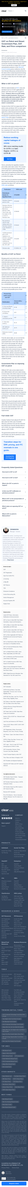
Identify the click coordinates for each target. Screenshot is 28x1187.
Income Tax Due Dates (19, 936)
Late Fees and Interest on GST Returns (13, 721)
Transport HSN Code (19, 900)
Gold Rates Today (6, 995)
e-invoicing (4, 871)
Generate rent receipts (19, 980)
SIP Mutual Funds (6, 954)
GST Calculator (7, 686)
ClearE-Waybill (17, 866)
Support (3, 826)
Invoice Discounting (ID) (9, 594)
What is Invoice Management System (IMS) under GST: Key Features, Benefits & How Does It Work (14, 668)
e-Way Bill (5, 582)
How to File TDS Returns (20, 926)
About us (17, 818)
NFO (3, 960)
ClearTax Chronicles (20, 833)
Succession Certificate (19, 954)
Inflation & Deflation (19, 950)
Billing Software (18, 885)
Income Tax (17, 852)
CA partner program (6, 881)
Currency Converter (6, 999)
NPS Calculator (17, 985)
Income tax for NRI (18, 856)
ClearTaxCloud (5, 886)
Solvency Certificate (19, 956)
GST (17, 88)
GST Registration (7, 572)
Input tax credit (5, 873)
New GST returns (6, 869)
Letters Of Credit (18, 964)
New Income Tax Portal (19, 928)
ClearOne (16, 883)
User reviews (18, 826)
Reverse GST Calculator (9, 791)
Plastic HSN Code (18, 902)
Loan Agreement (18, 952)
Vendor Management (8, 597)
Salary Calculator (18, 995)
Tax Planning (5, 852)
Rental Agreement (18, 962)
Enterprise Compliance (9, 591)
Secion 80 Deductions (19, 854)
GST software (5, 867)
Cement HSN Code (18, 898)
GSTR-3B (4, 937)
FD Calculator (5, 994)
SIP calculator (5, 982)
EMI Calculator (5, 976)
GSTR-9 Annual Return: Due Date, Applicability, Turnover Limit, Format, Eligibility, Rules (12, 691)
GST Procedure (5, 922)
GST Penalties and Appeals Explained (12, 760)
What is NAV (5, 964)
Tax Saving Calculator (19, 992)
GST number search (19, 976)
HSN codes (5, 185)
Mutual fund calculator (7, 978)
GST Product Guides (20, 835)
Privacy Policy (5, 1167)
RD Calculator (5, 992)
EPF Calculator (17, 997)
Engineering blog (19, 828)
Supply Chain (6, 603)
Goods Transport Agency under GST (12, 754)
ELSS (3, 952)
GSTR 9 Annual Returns (7, 928)
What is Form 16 (18, 922)
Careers (17, 822)
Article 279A (5, 117)
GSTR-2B (4, 935)
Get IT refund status (19, 994)
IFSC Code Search (18, 978)
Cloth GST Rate (18, 904)
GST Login (4, 866)
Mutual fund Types (6, 950)
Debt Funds (4, 958)
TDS (4, 588)
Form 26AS (17, 921)
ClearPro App (5, 888)
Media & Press (18, 824)
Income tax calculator (7, 974)
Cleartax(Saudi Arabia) (20, 839)
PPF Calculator (17, 974)
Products (10, 10)
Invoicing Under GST (7, 933)
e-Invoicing (6, 578)
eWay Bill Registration (19, 871)
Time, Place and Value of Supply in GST (13, 757)
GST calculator (5, 984)
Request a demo (14, 1183)
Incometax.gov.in (18, 930)
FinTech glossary (19, 831)
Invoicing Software (18, 886)
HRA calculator (5, 990)
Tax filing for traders (6, 899)
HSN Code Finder (18, 896)
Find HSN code (17, 990)
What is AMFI (5, 962)
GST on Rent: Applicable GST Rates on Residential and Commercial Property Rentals (13, 636)
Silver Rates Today (6, 997)
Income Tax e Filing (6, 850)
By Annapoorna (4, 50)
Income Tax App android (20, 850)
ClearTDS (16, 869)
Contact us (18, 820)
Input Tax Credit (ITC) (8, 575)
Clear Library (18, 829)
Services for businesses (20, 888)
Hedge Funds (5, 956)
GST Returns (6, 585)
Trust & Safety (18, 837)
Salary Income (17, 924)
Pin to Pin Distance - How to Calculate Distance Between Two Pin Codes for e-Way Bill (13, 796)
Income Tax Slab (18, 919)
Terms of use (15, 1167)
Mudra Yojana (17, 948)
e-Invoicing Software (19, 867)
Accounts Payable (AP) (9, 600)
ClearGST (16, 864)
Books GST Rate (18, 906)
